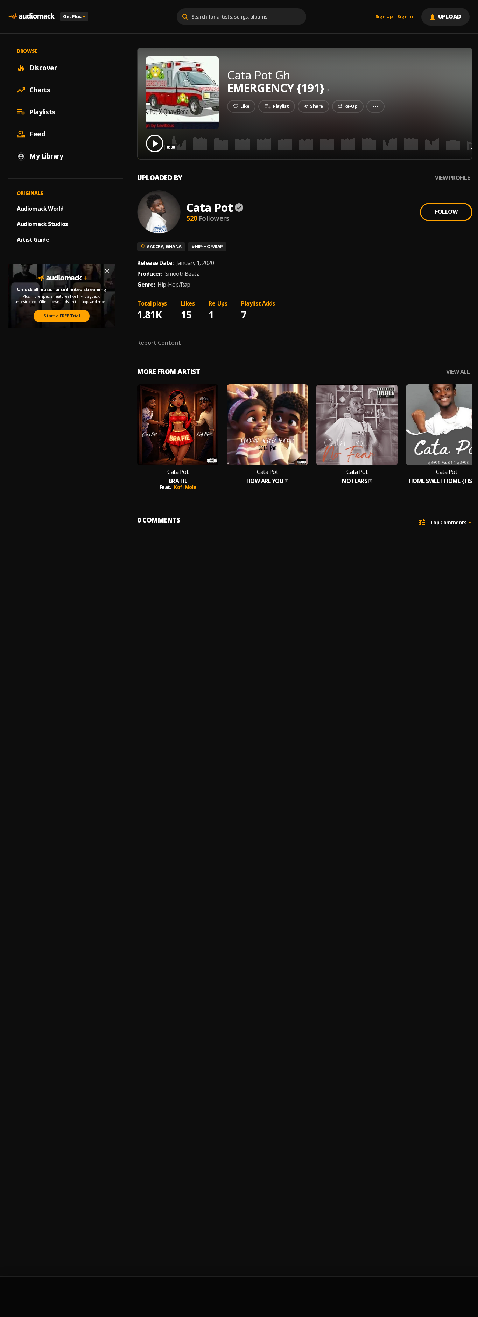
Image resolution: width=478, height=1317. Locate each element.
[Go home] (31, 17)
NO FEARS (354, 481)
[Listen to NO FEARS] (357, 424)
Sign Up (384, 17)
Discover (43, 67)
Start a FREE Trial (61, 316)
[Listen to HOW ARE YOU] (267, 424)
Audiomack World (40, 208)
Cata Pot (209, 207)
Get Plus (74, 16)
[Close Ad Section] (107, 271)
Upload (450, 16)
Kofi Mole (185, 487)
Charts (39, 89)
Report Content (159, 342)
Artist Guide (33, 240)
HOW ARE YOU (265, 481)
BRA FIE (178, 481)
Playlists (42, 112)
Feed (37, 134)
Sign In (405, 17)
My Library (46, 156)
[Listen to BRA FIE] (177, 424)
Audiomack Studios (42, 224)
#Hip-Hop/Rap (207, 246)
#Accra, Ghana (164, 246)
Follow (446, 212)
